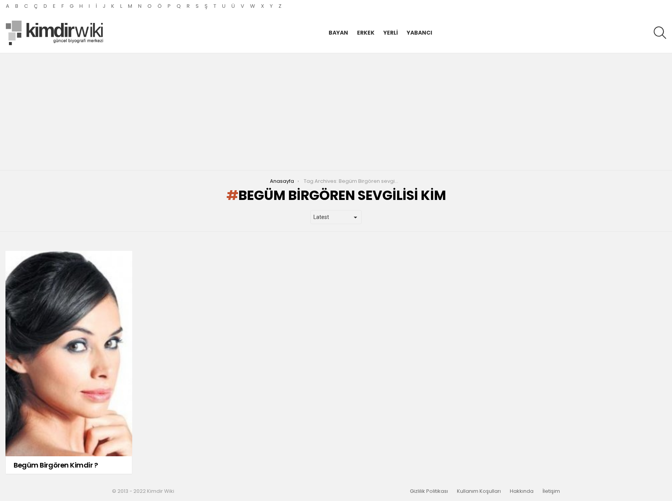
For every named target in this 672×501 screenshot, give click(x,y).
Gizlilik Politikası (429, 491)
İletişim (551, 491)
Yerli (390, 33)
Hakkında (522, 491)
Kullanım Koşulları (479, 491)
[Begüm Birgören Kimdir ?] (68, 353)
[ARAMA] (660, 32)
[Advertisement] (336, 111)
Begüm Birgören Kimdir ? (56, 465)
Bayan (338, 33)
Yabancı (419, 33)
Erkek (365, 33)
